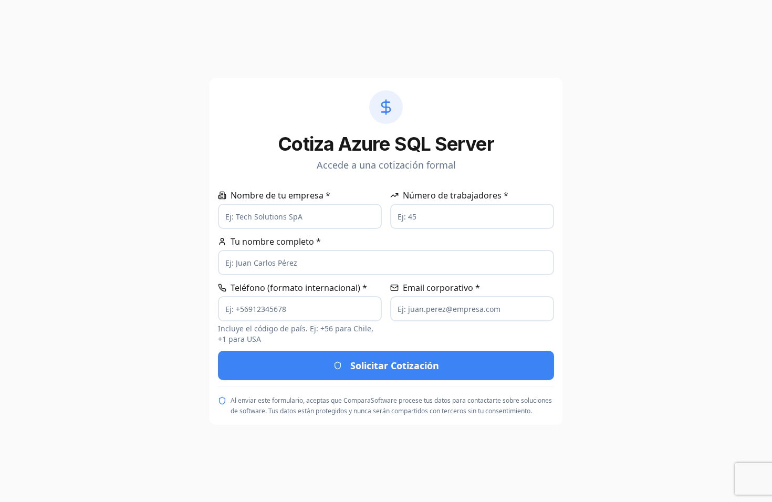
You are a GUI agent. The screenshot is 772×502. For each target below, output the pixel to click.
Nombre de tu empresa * (280, 195)
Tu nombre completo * (276, 241)
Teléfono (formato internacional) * (299, 288)
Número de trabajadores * (455, 195)
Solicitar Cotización (394, 365)
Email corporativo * (441, 288)
